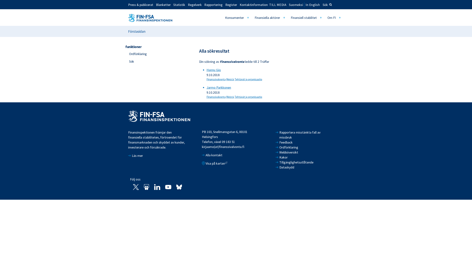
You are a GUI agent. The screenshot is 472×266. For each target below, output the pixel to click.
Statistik (179, 5)
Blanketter (163, 5)
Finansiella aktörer (267, 18)
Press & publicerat (140, 5)
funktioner (133, 47)
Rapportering (213, 5)
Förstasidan (136, 31)
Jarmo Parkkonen (218, 87)
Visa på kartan (215, 163)
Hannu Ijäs (213, 70)
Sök (325, 5)
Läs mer (137, 156)
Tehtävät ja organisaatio (248, 79)
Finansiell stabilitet (304, 18)
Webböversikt (288, 152)
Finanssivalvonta (216, 79)
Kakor (283, 157)
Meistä (230, 79)
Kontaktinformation (254, 5)
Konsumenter (234, 18)
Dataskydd (286, 167)
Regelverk (195, 5)
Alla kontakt (214, 155)
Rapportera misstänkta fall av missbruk (299, 134)
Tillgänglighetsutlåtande (296, 162)
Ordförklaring (138, 54)
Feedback (286, 142)
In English (313, 5)
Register (231, 5)
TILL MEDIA (277, 5)
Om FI (331, 18)
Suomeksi (296, 5)
